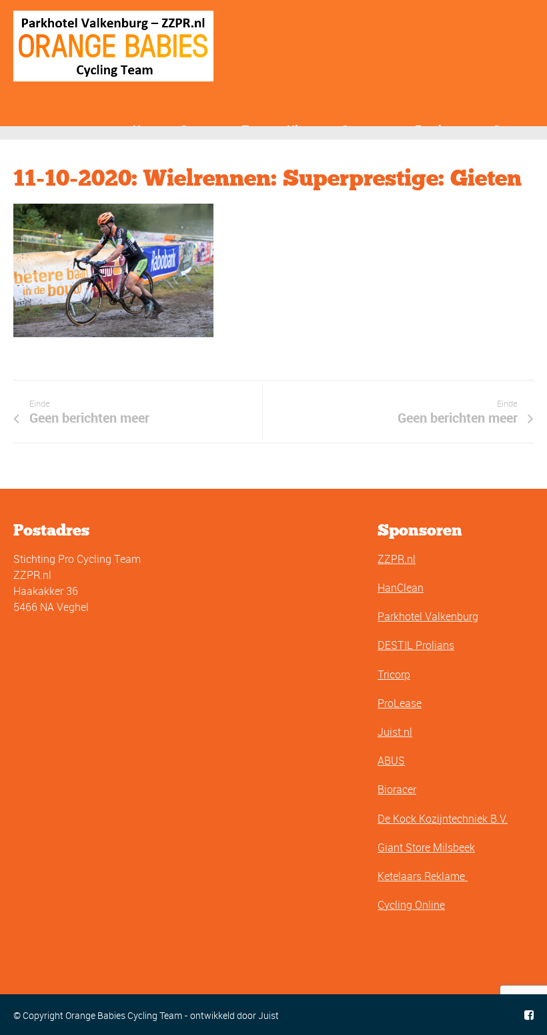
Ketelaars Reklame (423, 876)
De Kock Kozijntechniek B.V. (443, 818)
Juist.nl (395, 731)
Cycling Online (411, 904)
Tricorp (394, 674)
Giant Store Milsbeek (426, 847)
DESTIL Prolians (416, 645)
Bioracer (397, 789)
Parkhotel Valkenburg (428, 616)
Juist (268, 1015)
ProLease (400, 703)
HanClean (401, 587)
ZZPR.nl (397, 559)
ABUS (391, 760)
